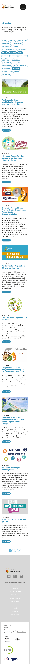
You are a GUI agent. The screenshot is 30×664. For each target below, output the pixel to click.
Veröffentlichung (7, 71)
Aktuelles (15, 588)
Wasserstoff (6, 74)
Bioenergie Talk (22, 40)
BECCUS (4, 40)
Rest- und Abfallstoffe (9, 49)
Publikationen (15, 595)
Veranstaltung (22, 65)
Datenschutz (15, 615)
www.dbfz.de (22, 632)
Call (3, 59)
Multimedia (12, 53)
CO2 (8, 59)
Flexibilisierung (17, 43)
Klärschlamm (16, 59)
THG (15, 65)
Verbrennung (6, 68)
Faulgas (4, 53)
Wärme (17, 71)
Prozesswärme (6, 65)
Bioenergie (12, 40)
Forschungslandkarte (15, 591)
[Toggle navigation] (23, 7)
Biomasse (5, 56)
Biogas (20, 53)
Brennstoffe (23, 56)
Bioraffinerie (6, 43)
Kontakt (15, 608)
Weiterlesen (6, 130)
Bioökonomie (22, 49)
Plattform (17, 62)
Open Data (17, 46)
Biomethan (13, 56)
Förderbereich (15, 601)
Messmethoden (6, 46)
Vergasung (16, 68)
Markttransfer (6, 62)
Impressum (15, 611)
